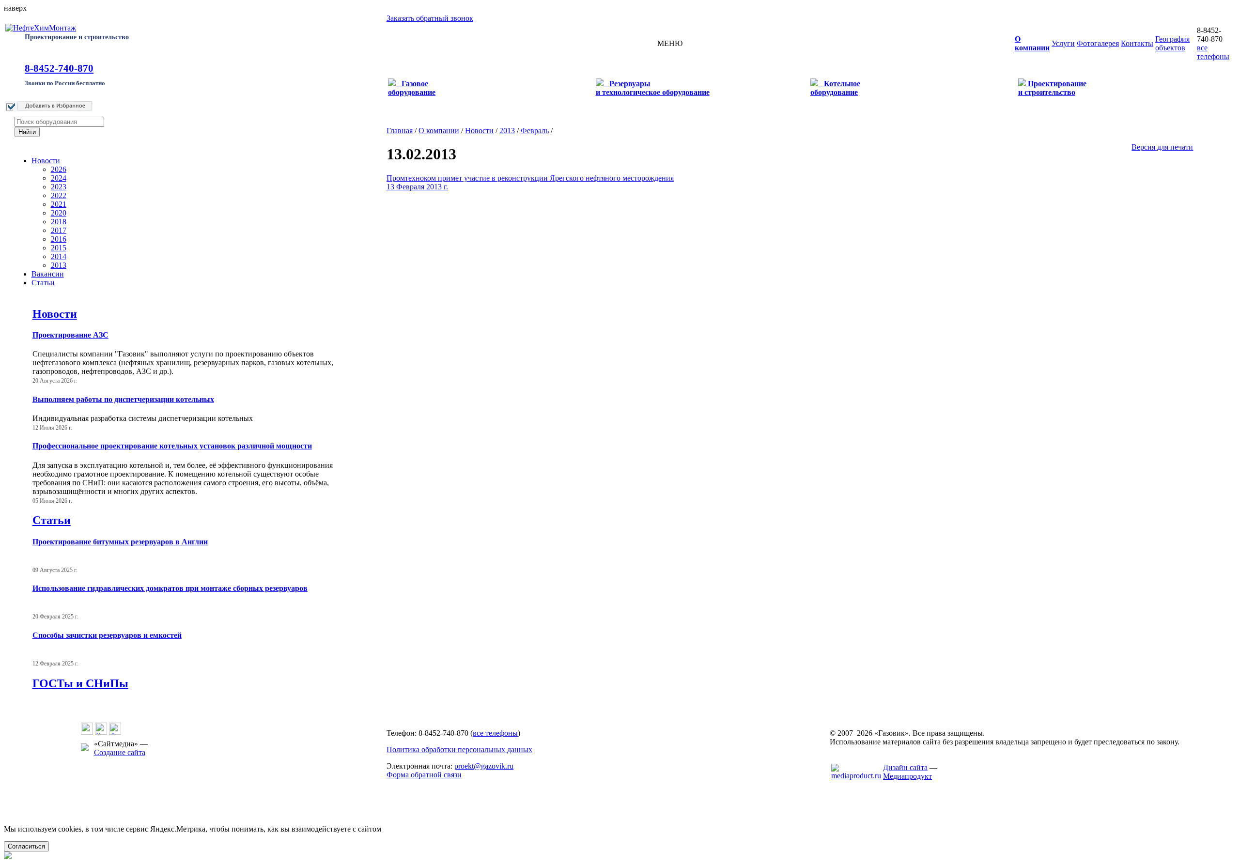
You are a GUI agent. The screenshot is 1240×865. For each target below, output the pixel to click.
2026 (58, 169)
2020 (58, 213)
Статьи (43, 282)
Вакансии (47, 274)
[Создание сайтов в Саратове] (856, 776)
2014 (58, 256)
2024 (58, 178)
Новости (45, 160)
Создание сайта (119, 752)
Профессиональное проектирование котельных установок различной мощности (172, 446)
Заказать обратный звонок (430, 18)
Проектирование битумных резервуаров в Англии (120, 542)
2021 (58, 204)
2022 (58, 195)
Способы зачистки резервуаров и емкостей (107, 635)
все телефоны (1213, 52)
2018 (58, 221)
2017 (58, 230)
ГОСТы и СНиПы (80, 683)
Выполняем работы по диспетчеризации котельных (123, 399)
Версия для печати (1162, 147)
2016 (58, 239)
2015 (58, 248)
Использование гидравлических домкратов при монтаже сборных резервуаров (170, 588)
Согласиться (26, 846)
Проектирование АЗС (70, 335)
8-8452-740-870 (59, 68)
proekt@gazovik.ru (483, 766)
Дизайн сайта (905, 767)
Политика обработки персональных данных (459, 749)
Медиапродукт (907, 776)
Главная (400, 130)
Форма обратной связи (424, 775)
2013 (58, 265)
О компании (438, 130)
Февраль (535, 130)
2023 (58, 187)
